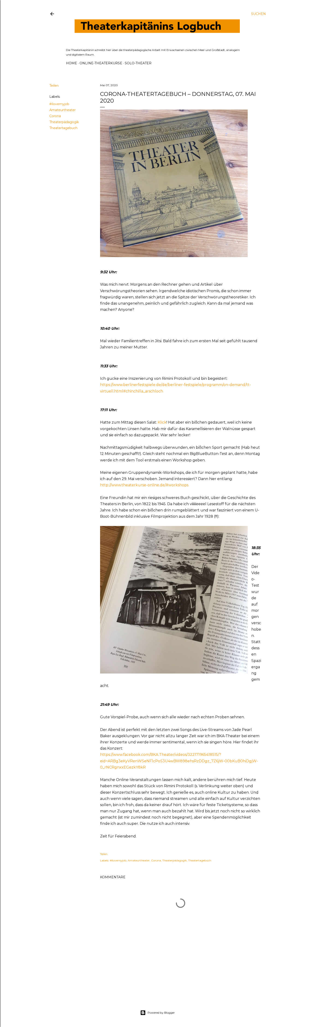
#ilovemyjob (59, 104)
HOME (71, 63)
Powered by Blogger (161, 1012)
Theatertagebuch (63, 128)
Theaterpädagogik (64, 122)
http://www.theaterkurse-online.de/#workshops (144, 485)
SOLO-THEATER (138, 63)
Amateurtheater (62, 110)
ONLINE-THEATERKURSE (101, 63)
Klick (162, 422)
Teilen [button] (54, 85)
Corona (55, 116)
